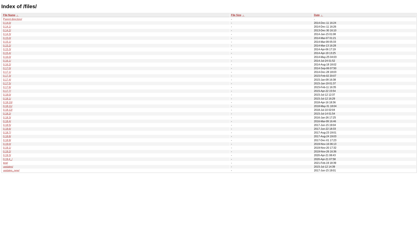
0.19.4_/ (7, 159)
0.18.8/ (7, 136)
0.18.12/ (7, 110)
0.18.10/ (7, 102)
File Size (236, 15)
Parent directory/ (12, 19)
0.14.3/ (7, 34)
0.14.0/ (7, 23)
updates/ (8, 166)
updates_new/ (11, 170)
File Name (9, 15)
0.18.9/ (7, 140)
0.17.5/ (7, 83)
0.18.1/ (7, 98)
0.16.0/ (7, 57)
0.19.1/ (7, 147)
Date (317, 15)
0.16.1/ (7, 60)
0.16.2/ (7, 64)
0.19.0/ (7, 144)
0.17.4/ (7, 79)
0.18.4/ (7, 121)
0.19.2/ (7, 151)
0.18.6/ (7, 128)
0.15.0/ (7, 38)
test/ (5, 163)
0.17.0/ (7, 68)
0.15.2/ (7, 45)
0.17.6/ (7, 87)
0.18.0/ (7, 94)
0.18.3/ (7, 117)
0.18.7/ (7, 132)
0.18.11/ (7, 106)
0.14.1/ (7, 26)
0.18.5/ (7, 125)
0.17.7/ (7, 91)
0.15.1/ (7, 41)
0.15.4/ (7, 53)
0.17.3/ (7, 75)
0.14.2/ (7, 30)
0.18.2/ (7, 113)
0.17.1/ (7, 72)
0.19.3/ (7, 155)
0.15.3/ (7, 49)
